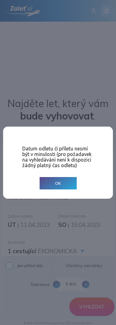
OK (58, 183)
